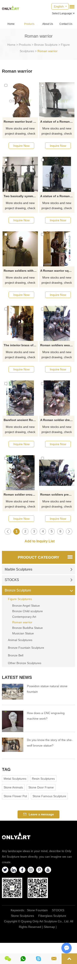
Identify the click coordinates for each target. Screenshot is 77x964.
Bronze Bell (15, 655)
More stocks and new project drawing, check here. (20, 131)
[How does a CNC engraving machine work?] (12, 721)
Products (29, 23)
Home (11, 23)
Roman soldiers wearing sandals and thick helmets (57, 345)
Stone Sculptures (22, 915)
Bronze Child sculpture (27, 611)
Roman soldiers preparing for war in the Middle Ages (57, 494)
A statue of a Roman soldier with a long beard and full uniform (57, 196)
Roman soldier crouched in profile (21, 494)
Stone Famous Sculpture (49, 796)
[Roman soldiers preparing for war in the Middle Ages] (56, 472)
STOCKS (12, 580)
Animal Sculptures (20, 640)
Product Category (38, 557)
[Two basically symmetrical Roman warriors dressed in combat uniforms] (20, 174)
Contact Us (65, 23)
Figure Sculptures (20, 599)
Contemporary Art (24, 616)
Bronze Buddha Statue (27, 627)
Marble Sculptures (18, 569)
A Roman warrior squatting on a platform (57, 270)
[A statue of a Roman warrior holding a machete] (56, 99)
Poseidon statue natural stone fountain (47, 688)
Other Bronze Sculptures (24, 663)
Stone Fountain (37, 910)
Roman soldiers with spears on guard (21, 270)
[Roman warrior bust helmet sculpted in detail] (20, 99)
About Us (47, 23)
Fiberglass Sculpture (52, 915)
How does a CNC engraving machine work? (46, 715)
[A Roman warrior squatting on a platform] (56, 248)
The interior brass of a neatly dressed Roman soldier (21, 345)
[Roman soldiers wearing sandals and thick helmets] (56, 323)
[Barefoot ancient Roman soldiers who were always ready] (20, 397)
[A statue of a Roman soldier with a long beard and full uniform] (56, 174)
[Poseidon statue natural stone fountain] (12, 692)
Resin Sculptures (43, 778)
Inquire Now (21, 145)
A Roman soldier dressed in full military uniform (57, 420)
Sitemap (49, 927)
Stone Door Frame (41, 787)
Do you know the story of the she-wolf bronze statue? (50, 742)
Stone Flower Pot (15, 796)
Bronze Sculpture (46, 44)
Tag (6, 769)
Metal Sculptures (15, 778)
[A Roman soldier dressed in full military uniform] (56, 397)
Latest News (17, 677)
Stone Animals (13, 787)
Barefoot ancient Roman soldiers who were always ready (21, 420)
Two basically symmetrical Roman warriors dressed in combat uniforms (21, 196)
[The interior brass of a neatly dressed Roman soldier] (20, 323)
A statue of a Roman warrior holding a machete (57, 121)
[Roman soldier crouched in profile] (20, 472)
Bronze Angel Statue (26, 605)
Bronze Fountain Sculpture (26, 647)
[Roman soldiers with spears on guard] (20, 248)
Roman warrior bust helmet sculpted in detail (21, 121)
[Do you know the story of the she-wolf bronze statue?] (12, 745)
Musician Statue (23, 633)
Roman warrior (47, 51)
